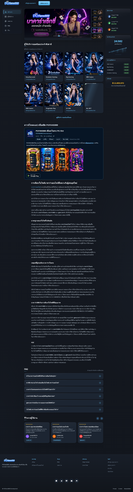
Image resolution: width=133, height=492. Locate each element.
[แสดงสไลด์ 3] (97, 24)
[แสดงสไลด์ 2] (97, 18)
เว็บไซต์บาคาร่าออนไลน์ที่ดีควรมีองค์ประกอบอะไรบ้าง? (42, 409)
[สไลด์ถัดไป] (87, 23)
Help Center (85, 462)
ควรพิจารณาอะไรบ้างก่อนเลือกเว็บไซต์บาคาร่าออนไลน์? (42, 383)
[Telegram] (61, 481)
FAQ (58, 462)
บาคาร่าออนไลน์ (36, 187)
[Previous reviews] (97, 418)
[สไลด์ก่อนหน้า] (28, 23)
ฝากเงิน (110, 468)
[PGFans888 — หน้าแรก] (12, 3)
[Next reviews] (101, 418)
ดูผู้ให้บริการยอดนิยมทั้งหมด (63, 117)
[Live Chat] (66, 481)
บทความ (59, 465)
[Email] (72, 481)
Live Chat (85, 465)
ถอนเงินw (110, 471)
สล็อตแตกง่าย (89, 143)
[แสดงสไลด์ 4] (97, 30)
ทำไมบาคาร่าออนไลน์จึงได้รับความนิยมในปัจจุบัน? (41, 376)
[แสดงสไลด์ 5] (97, 36)
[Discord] (77, 481)
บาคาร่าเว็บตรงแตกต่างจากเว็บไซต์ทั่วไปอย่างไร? (40, 389)
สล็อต (33, 462)
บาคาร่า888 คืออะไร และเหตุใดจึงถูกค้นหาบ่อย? (40, 396)
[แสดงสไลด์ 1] (97, 12)
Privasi (115, 488)
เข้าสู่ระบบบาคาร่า (31, 3)
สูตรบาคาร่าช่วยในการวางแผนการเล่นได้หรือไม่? (40, 403)
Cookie (120, 488)
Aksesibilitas (127, 488)
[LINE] (56, 481)
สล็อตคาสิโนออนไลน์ (38, 465)
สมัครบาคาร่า (44, 3)
